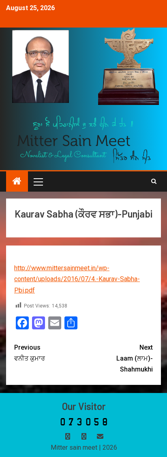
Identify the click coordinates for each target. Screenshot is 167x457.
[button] (38, 181)
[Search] (154, 181)
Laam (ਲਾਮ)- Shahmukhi (134, 358)
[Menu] (38, 181)
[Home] (17, 182)
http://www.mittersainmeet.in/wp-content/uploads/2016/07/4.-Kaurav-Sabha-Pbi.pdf (77, 279)
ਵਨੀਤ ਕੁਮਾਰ (29, 353)
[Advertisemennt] (84, 139)
